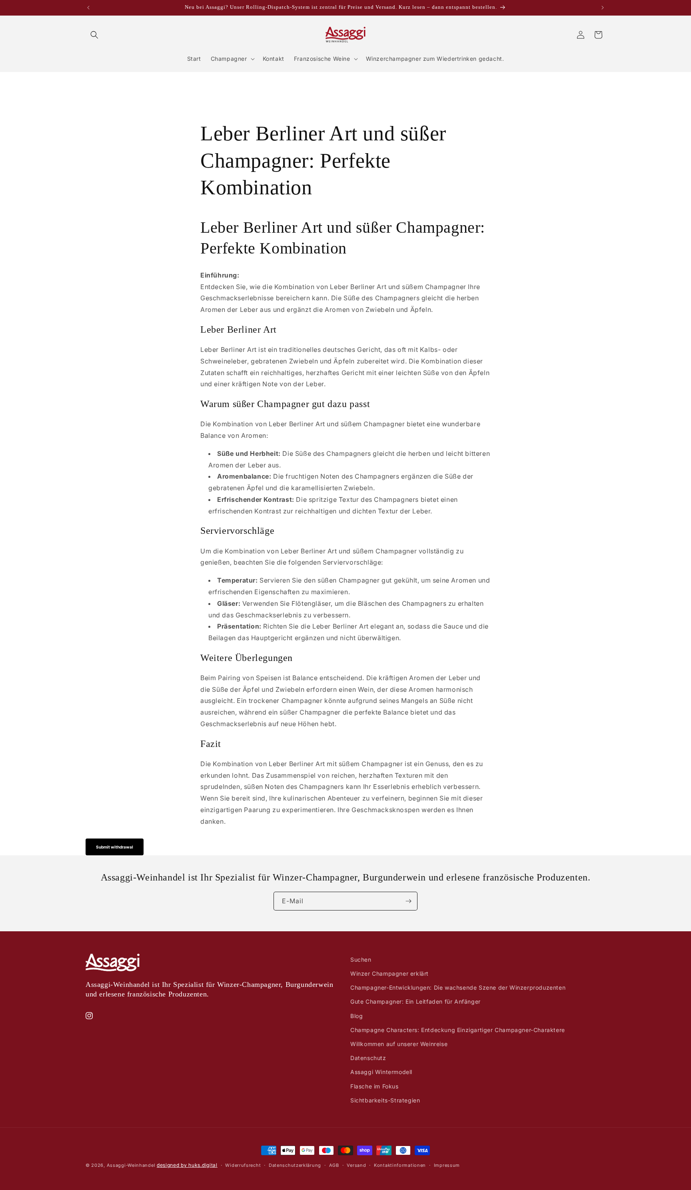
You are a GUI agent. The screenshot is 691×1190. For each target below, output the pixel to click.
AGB (334, 1165)
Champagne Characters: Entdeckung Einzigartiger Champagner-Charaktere (457, 1029)
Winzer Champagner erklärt (389, 973)
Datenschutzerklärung (295, 1165)
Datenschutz (368, 1057)
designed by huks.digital (187, 1165)
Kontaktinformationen (400, 1165)
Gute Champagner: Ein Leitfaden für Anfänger (415, 1001)
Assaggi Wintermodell (381, 1071)
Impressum (447, 1165)
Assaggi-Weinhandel (131, 1165)
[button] (94, 35)
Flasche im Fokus (374, 1086)
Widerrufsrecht (243, 1165)
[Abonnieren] (408, 901)
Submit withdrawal (114, 847)
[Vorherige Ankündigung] (88, 7)
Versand (356, 1165)
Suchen (360, 959)
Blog (356, 1015)
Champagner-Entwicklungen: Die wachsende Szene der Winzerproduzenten (457, 987)
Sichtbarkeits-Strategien (385, 1100)
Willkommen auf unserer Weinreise (398, 1043)
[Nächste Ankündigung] (602, 7)
